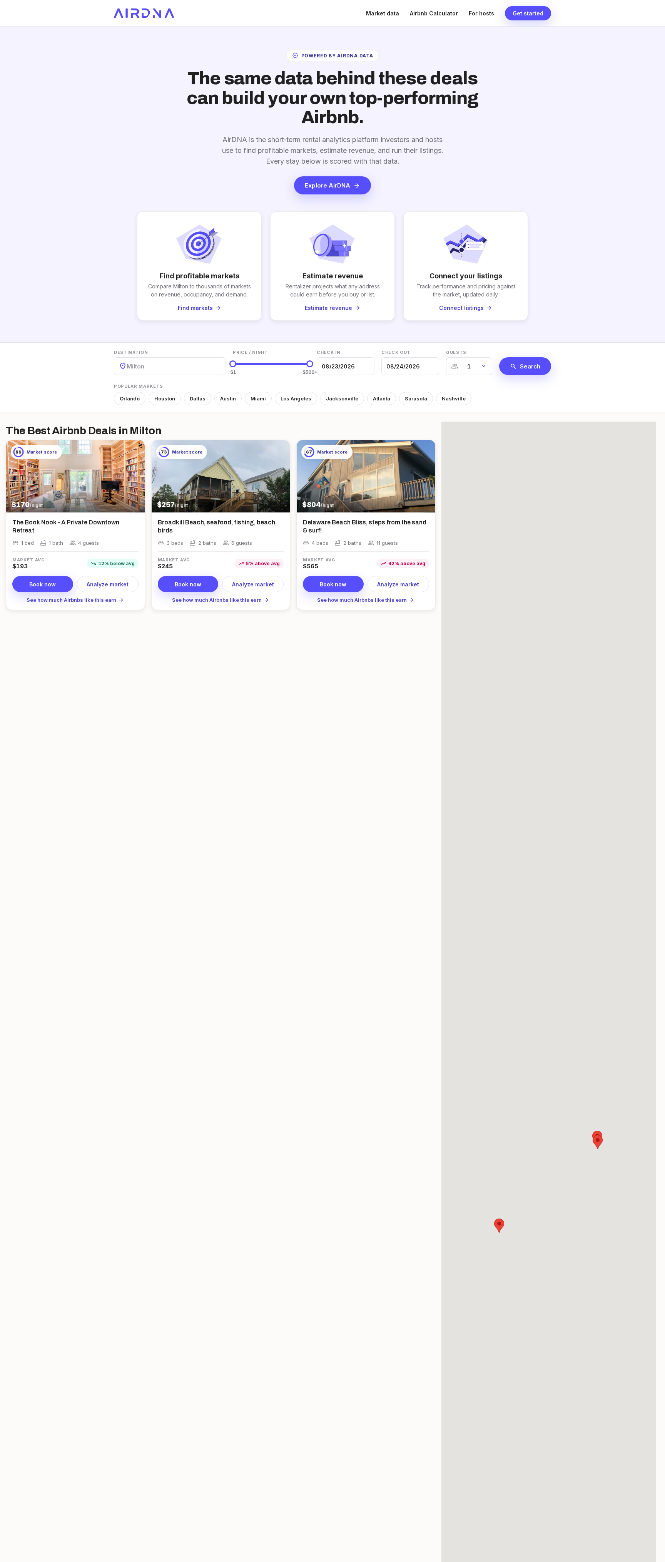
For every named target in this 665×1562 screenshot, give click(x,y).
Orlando (130, 398)
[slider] (232, 363)
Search (525, 366)
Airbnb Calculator (434, 13)
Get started (528, 13)
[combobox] (127, 366)
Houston (164, 398)
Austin (228, 398)
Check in (328, 352)
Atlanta (381, 398)
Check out (396, 352)
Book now (42, 584)
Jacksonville (342, 398)
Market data (382, 13)
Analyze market (108, 584)
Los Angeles (296, 398)
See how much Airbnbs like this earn (75, 600)
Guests (456, 352)
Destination (131, 352)
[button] (499, 1226)
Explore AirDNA (332, 185)
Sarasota (416, 398)
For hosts (481, 13)
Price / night (250, 352)
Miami (258, 398)
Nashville (454, 398)
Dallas (198, 398)
